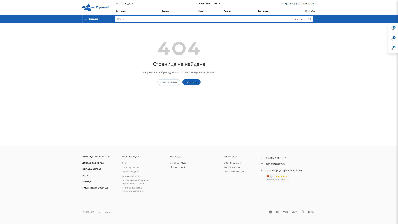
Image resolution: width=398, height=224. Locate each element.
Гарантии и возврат (95, 187)
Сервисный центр (130, 171)
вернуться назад (169, 82)
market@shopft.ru (275, 163)
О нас (124, 162)
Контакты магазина (131, 176)
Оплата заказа (91, 169)
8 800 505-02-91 (208, 3)
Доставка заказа (93, 162)
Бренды (87, 181)
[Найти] (309, 19)
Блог (85, 175)
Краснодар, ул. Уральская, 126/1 (300, 3)
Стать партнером (130, 167)
